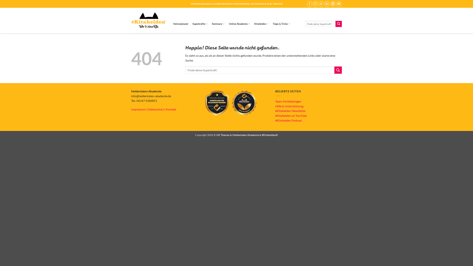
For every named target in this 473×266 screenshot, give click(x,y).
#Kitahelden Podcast (288, 120)
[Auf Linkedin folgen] (333, 3)
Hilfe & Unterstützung (289, 106)
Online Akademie (238, 23)
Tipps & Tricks (280, 23)
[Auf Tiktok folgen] (321, 3)
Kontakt (171, 109)
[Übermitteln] (339, 24)
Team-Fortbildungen (288, 101)
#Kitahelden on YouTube (291, 115)
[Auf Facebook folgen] (309, 3)
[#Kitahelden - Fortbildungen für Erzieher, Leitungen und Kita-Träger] (148, 20)
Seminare (217, 23)
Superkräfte (199, 23)
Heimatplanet (180, 23)
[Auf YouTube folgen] (339, 3)
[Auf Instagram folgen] (315, 3)
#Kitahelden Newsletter (290, 110)
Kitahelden (260, 23)
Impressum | (139, 109)
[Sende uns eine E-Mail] (327, 3)
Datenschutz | (156, 109)
